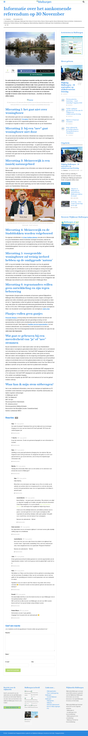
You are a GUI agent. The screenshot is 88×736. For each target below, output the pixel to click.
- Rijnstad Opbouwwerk (52, 704)
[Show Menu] (4, 2)
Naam (7, 654)
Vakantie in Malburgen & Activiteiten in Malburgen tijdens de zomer (76, 192)
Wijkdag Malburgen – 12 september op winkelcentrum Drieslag (68, 87)
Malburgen (17, 21)
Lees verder (66, 183)
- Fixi (47, 708)
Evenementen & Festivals (69, 148)
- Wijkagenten (50, 700)
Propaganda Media (59, 733)
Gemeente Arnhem (9, 21)
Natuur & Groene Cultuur (35, 21)
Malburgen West (24, 21)
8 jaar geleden (25, 610)
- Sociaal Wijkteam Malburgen (51, 697)
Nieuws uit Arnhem (68, 21)
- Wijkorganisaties (51, 691)
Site (32, 661)
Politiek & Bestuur (14, 23)
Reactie (8, 632)
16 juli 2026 (75, 198)
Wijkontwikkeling (34, 23)
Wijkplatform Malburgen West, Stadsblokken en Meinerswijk (54, 23)
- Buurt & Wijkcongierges (53, 706)
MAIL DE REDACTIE (12, 707)
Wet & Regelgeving (24, 23)
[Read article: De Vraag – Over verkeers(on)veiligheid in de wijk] (65, 204)
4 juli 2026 (75, 207)
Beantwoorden (16, 433)
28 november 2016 (18, 19)
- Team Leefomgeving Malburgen (51, 694)
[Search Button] (83, 2)
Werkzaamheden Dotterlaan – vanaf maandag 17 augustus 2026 (74, 101)
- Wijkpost (49, 702)
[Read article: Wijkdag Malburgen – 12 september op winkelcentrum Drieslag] (72, 72)
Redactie (8, 19)
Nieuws (43, 21)
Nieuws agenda (49, 21)
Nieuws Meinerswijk (59, 21)
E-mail (7, 662)
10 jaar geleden (20, 423)
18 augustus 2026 (74, 170)
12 (7, 25)
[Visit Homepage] (44, 1)
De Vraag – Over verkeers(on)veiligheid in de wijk (78, 203)
